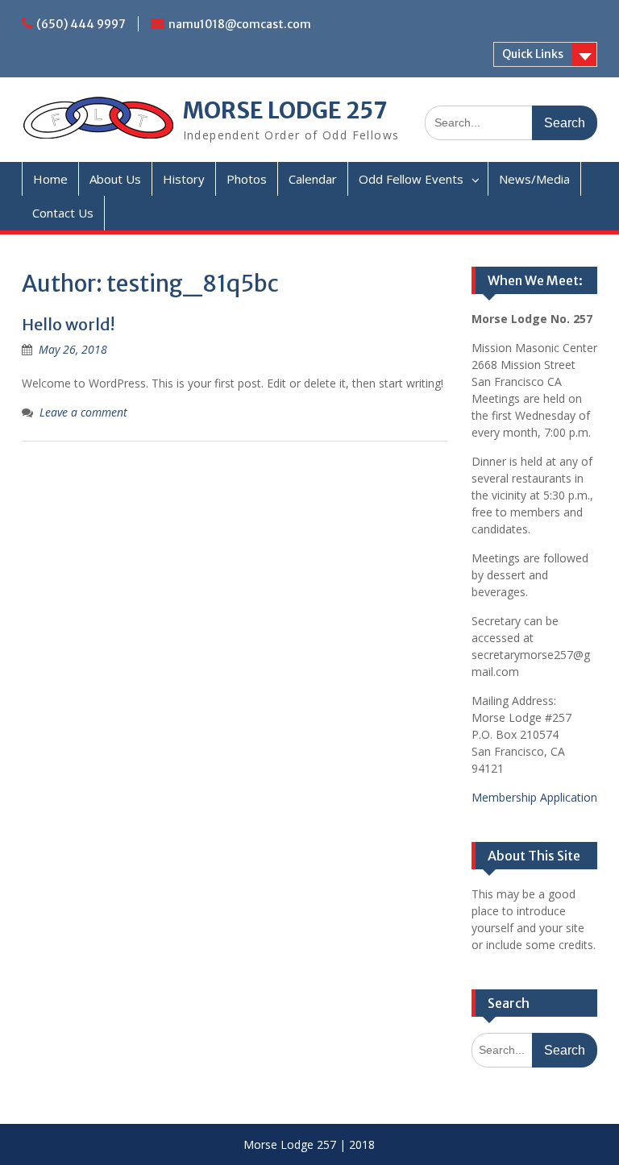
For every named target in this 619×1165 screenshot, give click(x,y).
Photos (246, 179)
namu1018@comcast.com (239, 24)
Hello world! (68, 324)
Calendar (313, 179)
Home (50, 179)
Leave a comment (83, 412)
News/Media (534, 179)
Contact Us (62, 213)
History (184, 179)
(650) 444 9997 (81, 24)
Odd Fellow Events (411, 179)
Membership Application (534, 797)
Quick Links (532, 54)
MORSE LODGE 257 (285, 110)
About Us (115, 179)
